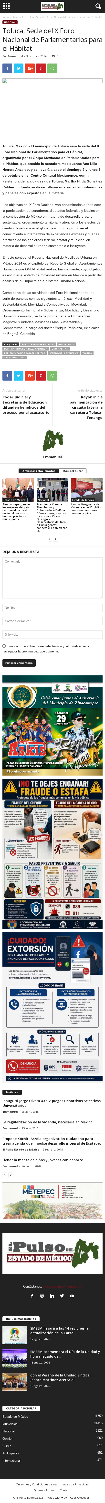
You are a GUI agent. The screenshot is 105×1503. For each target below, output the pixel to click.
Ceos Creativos (79, 1497)
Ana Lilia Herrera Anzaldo (37, 344)
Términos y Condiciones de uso (37, 1484)
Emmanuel (15, 56)
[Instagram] (43, 1296)
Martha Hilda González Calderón (25, 348)
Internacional (11, 1460)
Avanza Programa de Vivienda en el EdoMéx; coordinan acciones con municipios (86, 508)
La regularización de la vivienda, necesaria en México (47, 1122)
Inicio (5, 17)
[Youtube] (72, 1296)
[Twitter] (63, 1296)
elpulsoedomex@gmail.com (62, 1286)
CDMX (7, 1446)
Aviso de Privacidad (76, 1484)
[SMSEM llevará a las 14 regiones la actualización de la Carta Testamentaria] (14, 1335)
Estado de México (15, 500)
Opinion (7, 1438)
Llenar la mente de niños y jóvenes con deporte (42, 1160)
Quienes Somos (44, 1490)
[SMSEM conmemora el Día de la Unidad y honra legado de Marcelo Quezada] (14, 1358)
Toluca (87, 353)
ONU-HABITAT (60, 348)
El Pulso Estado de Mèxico (20, 1149)
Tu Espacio (10, 1453)
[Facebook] (33, 1296)
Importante (66, 344)
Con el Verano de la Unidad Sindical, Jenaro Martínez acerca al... (61, 1377)
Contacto (66, 1490)
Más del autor (73, 471)
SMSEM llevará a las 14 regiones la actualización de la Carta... (59, 1330)
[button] (97, 6)
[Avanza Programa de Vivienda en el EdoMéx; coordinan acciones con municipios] (87, 490)
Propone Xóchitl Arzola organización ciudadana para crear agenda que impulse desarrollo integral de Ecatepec (51, 1141)
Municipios (10, 1424)
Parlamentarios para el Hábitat (24, 353)
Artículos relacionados (38, 471)
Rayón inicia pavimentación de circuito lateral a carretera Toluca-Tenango (86, 407)
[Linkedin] (53, 1296)
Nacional (18, 17)
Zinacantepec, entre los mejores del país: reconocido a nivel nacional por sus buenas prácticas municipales (16, 511)
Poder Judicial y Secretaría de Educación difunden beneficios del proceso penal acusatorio (26, 404)
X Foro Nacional (14, 357)
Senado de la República (63, 353)
